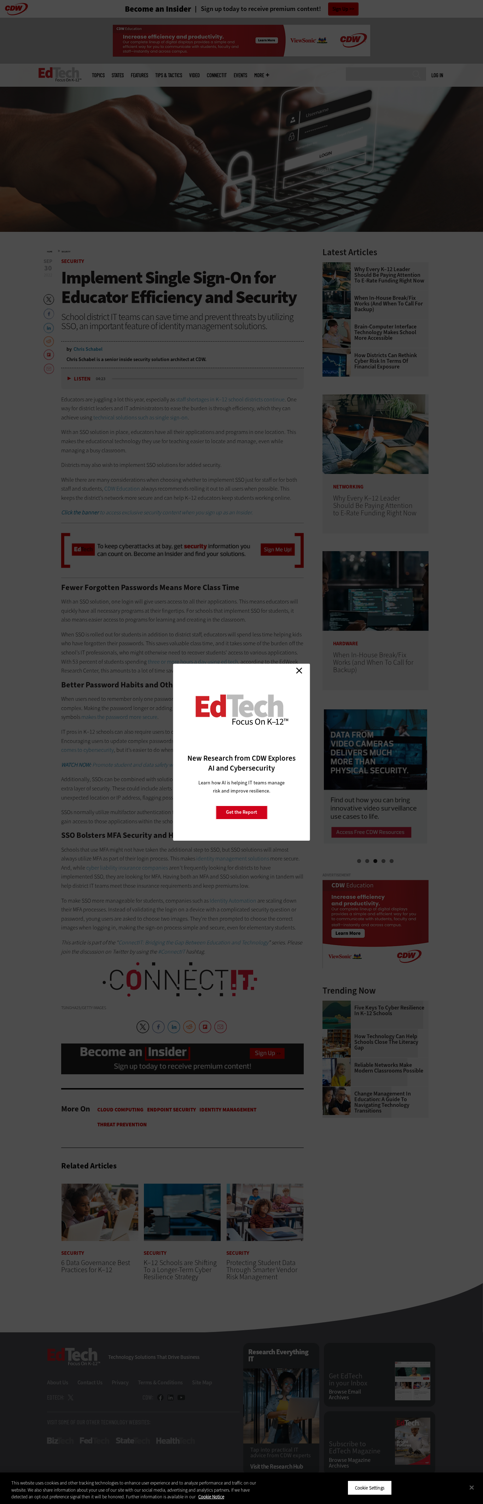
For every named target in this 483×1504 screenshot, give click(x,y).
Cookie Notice (211, 1497)
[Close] (471, 1487)
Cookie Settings (369, 1488)
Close (299, 670)
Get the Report (241, 812)
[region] (241, 1488)
